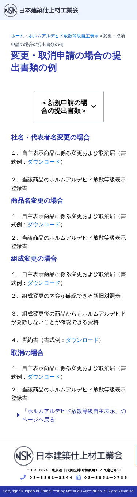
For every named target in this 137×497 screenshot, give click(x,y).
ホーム (17, 36)
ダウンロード (43, 161)
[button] (93, 107)
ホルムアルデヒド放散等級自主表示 (63, 36)
